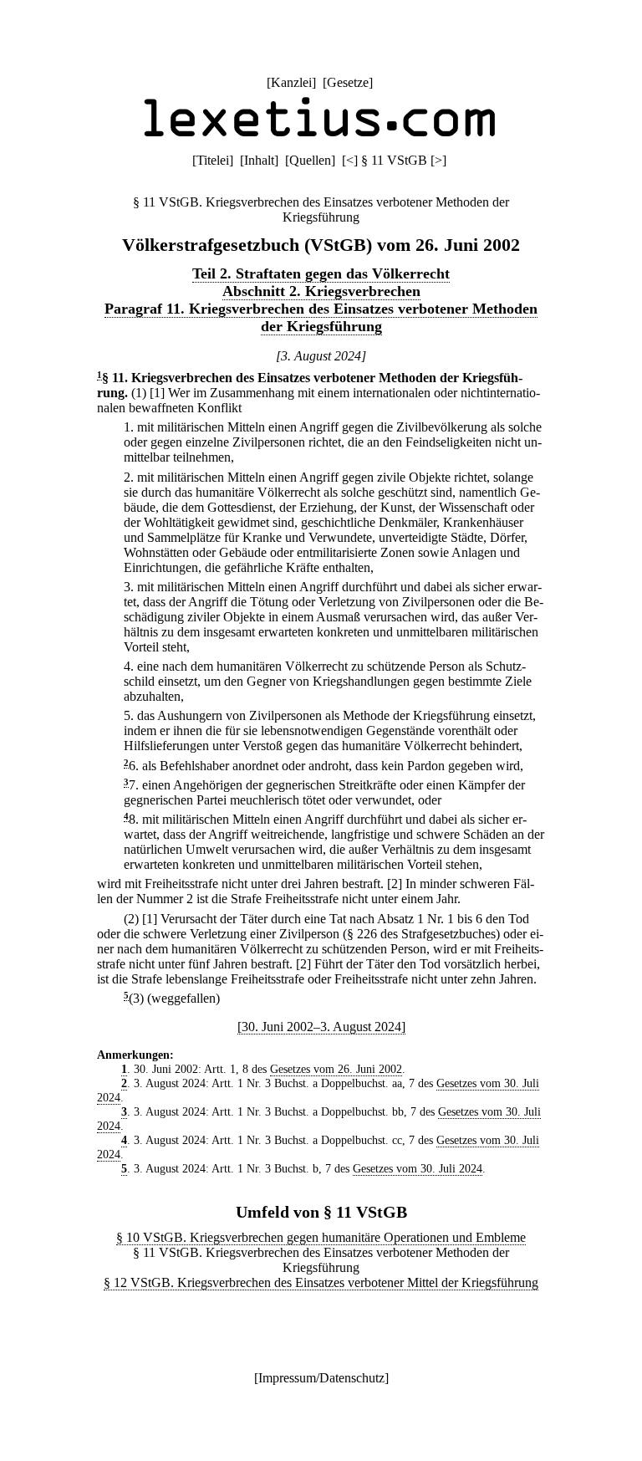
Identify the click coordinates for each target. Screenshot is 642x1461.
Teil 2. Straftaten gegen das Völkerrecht (321, 273)
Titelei (212, 160)
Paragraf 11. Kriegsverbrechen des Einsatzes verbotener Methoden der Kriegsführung (321, 317)
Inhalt (259, 160)
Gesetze (348, 82)
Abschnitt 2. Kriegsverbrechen (321, 291)
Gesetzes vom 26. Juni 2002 (336, 1068)
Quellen (310, 160)
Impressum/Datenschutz (321, 1378)
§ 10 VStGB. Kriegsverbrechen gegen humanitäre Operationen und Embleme (321, 1237)
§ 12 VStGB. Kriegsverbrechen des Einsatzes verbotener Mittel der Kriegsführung (321, 1282)
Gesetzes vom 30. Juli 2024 (417, 1168)
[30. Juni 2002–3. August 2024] (321, 1026)
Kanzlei (291, 82)
